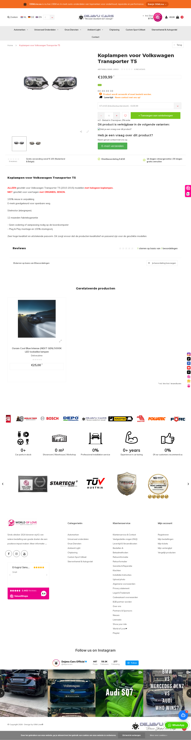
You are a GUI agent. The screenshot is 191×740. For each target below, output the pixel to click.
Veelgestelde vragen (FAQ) (125, 539)
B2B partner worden (122, 602)
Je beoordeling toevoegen (164, 263)
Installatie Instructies (122, 575)
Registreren (163, 534)
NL (25, 17)
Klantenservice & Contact (124, 534)
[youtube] (189, 368)
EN (40, 17)
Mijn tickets (163, 543)
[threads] (189, 372)
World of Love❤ (120, 628)
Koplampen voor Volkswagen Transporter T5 (39, 45)
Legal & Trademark (121, 593)
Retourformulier (120, 561)
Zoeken (14, 17)
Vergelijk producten (167, 552)
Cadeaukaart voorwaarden (125, 597)
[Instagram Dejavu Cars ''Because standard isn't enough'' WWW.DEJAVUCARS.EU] (16, 553)
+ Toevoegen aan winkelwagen (155, 115)
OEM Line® (38, 724)
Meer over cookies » (158, 735)
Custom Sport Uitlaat (135, 29)
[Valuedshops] (189, 377)
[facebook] (189, 363)
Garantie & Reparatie (122, 566)
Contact (95, 37)
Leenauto (117, 619)
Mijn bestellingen (165, 539)
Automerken (19, 29)
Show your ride (120, 624)
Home (10, 45)
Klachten (117, 570)
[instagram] (189, 354)
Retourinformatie (120, 557)
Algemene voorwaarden (124, 584)
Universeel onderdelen (45, 29)
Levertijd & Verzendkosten (125, 543)
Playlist (116, 633)
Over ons (117, 606)
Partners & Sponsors (122, 611)
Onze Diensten (71, 29)
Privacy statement (121, 588)
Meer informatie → (38, 543)
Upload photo (119, 579)
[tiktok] (189, 359)
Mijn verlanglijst (165, 548)
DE (32, 17)
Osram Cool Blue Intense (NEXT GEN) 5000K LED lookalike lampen (37, 350)
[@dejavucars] (56, 663)
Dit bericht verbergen (132, 735)
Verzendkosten (175, 384)
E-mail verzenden (112, 146)
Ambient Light (93, 29)
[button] (2, 484)
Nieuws (116, 615)
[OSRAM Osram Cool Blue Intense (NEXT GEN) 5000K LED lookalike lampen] (37, 318)
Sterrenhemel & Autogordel (164, 29)
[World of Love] (189, 385)
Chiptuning (114, 29)
